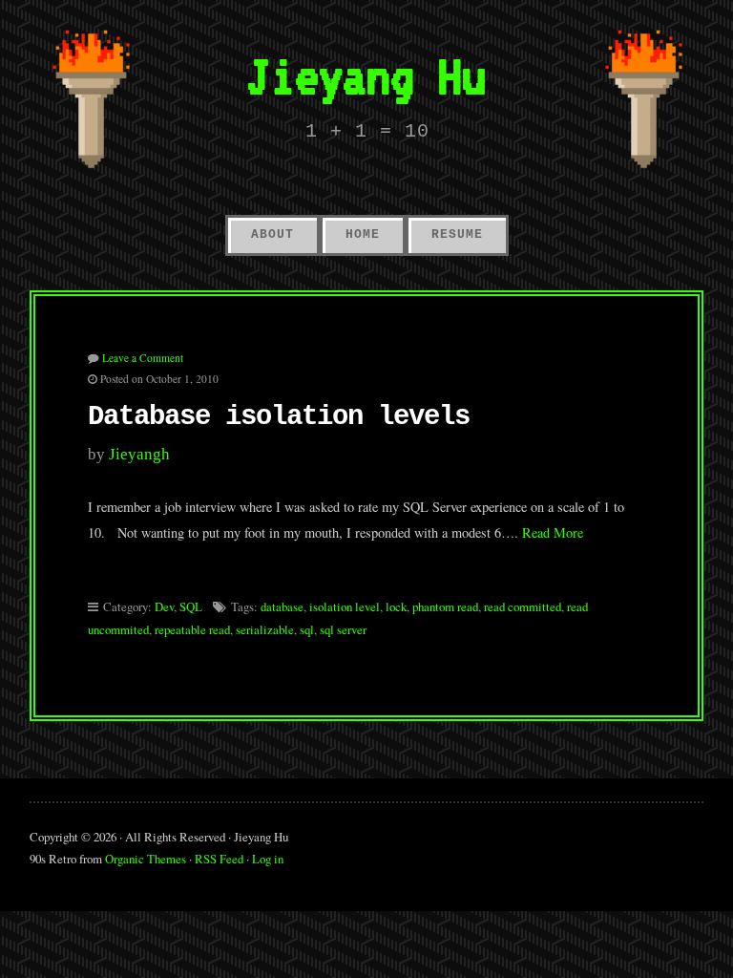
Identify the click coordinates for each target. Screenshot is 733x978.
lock (396, 606)
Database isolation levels (279, 417)
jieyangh (139, 454)
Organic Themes (145, 858)
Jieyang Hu (366, 76)
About (272, 234)
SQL (190, 606)
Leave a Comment (142, 358)
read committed (522, 606)
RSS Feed (219, 858)
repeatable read (192, 629)
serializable (265, 629)
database (282, 606)
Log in (267, 858)
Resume (457, 234)
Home (363, 234)
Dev (164, 606)
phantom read (445, 606)
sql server (343, 629)
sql (307, 629)
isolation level (344, 606)
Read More (552, 532)
